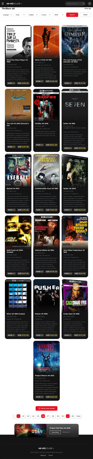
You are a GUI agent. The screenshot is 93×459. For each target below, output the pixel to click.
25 (38, 416)
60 (73, 416)
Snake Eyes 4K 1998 (71, 314)
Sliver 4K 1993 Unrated (16, 314)
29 (58, 416)
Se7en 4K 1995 (69, 123)
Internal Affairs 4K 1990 (44, 250)
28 (53, 416)
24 (33, 416)
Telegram (43, 455)
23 (28, 416)
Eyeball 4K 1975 (13, 188)
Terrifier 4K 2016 (41, 123)
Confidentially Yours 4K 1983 (46, 188)
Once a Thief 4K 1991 (43, 60)
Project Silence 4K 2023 (44, 375)
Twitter (50, 455)
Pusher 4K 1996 (41, 314)
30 (63, 416)
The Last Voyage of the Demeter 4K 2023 (72, 61)
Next (78, 416)
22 (23, 416)
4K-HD (13, 3)
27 (48, 416)
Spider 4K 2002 (69, 188)
